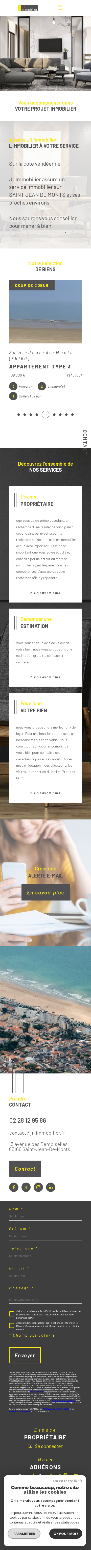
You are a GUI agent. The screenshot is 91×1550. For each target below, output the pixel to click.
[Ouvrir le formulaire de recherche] (60, 8)
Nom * (16, 1209)
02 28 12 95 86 (27, 1120)
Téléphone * (23, 1248)
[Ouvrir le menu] (75, 8)
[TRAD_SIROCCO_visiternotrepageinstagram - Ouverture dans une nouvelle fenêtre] (38, 1187)
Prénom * (20, 1228)
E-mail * (19, 1268)
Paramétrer (24, 1533)
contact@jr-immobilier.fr (37, 1132)
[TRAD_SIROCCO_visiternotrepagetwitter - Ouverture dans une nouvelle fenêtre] (26, 1187)
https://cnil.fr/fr (36, 1391)
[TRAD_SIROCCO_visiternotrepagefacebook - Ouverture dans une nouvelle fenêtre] (13, 1187)
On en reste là (65, 1481)
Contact (85, 442)
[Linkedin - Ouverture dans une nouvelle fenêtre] (50, 1187)
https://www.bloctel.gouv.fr (63, 1400)
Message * (21, 1288)
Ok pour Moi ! (66, 1533)
